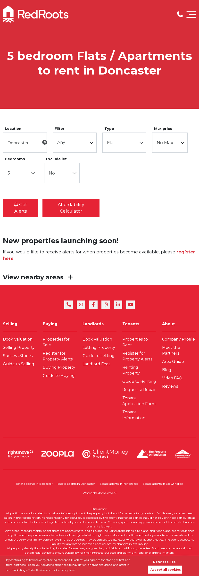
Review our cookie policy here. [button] (55, 570)
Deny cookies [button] (164, 562)
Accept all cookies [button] (165, 569)
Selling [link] (10, 324)
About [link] (168, 324)
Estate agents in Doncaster (76, 483)
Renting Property (131, 370)
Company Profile (178, 339)
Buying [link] (50, 324)
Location (13, 128)
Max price (163, 128)
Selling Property (19, 347)
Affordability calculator (71, 208)
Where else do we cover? (99, 493)
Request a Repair (139, 389)
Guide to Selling (18, 364)
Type (109, 128)
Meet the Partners (171, 350)
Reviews (170, 386)
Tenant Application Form (139, 401)
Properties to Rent (135, 342)
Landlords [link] (93, 324)
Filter (60, 128)
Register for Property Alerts (58, 356)
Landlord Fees (96, 364)
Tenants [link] (130, 324)
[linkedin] (118, 305)
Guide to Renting (139, 381)
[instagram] (105, 305)
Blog (166, 369)
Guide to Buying (59, 375)
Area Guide (173, 361)
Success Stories (18, 355)
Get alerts (20, 208)
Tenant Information (133, 415)
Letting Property (99, 347)
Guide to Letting (99, 355)
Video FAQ (172, 378)
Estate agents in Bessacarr (34, 483)
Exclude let (56, 159)
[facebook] (93, 305)
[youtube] (130, 305)
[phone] (68, 305)
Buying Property (59, 367)
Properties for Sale (56, 342)
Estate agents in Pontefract (119, 483)
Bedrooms (15, 159)
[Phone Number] (180, 14)
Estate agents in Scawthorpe (163, 483)
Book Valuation (18, 339)
